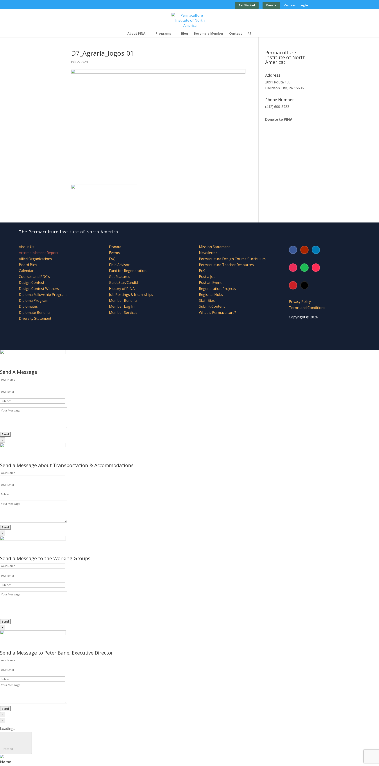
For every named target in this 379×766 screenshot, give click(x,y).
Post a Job (207, 276)
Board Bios (28, 264)
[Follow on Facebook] (293, 250)
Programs (163, 33)
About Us (26, 246)
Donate (271, 5)
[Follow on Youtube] (304, 250)
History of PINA (122, 288)
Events (114, 252)
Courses (290, 5)
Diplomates (28, 306)
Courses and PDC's (34, 276)
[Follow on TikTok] (316, 267)
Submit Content (212, 306)
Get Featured (119, 276)
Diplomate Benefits (34, 312)
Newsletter (208, 252)
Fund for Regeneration (128, 270)
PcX (202, 270)
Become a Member (208, 33)
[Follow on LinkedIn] (316, 250)
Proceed (16, 743)
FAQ (112, 258)
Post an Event (210, 282)
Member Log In (121, 306)
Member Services (123, 312)
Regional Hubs (211, 294)
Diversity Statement (35, 318)
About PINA (136, 33)
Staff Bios (207, 300)
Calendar (26, 270)
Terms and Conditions (307, 307)
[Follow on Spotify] (304, 267)
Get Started (246, 5)
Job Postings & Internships (131, 294)
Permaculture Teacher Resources (226, 264)
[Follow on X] (304, 285)
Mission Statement (214, 246)
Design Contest (31, 282)
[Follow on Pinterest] (293, 285)
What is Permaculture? (217, 312)
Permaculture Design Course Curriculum (232, 258)
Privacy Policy (300, 301)
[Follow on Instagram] (293, 267)
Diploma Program (33, 300)
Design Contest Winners (39, 288)
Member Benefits (123, 300)
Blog (184, 33)
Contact (235, 33)
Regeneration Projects (217, 288)
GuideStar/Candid (123, 282)
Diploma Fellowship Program (42, 294)
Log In (304, 5)
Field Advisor (120, 264)
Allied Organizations (35, 258)
